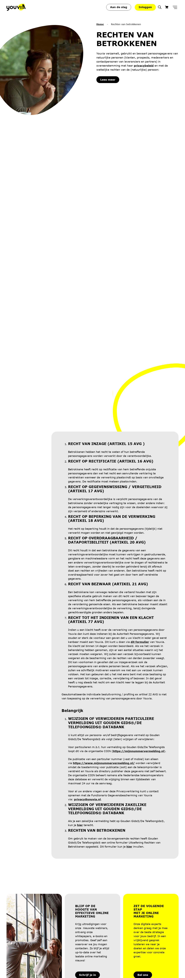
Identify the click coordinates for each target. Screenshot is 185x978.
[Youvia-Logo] (16, 7)
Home (100, 24)
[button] (159, 7)
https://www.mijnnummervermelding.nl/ (104, 763)
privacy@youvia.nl (87, 799)
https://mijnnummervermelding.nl (138, 751)
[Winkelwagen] (166, 7)
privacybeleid (144, 65)
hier (80, 825)
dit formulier (140, 641)
